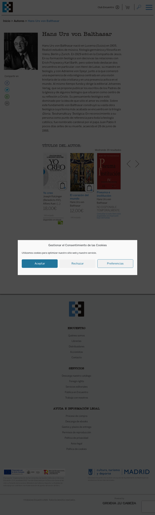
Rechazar (77, 263)
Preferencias (115, 263)
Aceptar (40, 263)
